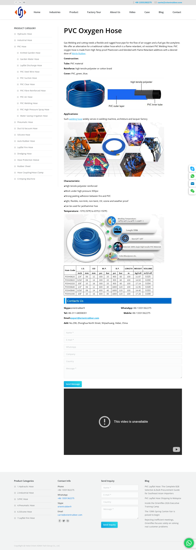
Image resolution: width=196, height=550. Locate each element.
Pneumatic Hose (25, 122)
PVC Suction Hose (28, 78)
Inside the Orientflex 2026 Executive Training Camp (162, 505)
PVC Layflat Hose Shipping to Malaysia (163, 498)
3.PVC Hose (22, 499)
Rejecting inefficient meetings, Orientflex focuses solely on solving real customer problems (161, 523)
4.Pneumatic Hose (26, 505)
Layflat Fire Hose (25, 147)
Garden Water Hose (29, 59)
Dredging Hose (24, 153)
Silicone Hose (23, 134)
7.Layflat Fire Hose (26, 518)
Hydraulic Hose (24, 34)
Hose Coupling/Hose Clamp (30, 172)
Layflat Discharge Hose (31, 65)
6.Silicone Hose (24, 511)
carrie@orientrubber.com (170, 2)
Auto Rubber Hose (26, 141)
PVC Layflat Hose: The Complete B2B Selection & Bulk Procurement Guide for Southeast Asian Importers (162, 490)
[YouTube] (24, 2)
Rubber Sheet (24, 166)
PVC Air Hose (26, 97)
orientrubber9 (64, 506)
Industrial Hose (24, 40)
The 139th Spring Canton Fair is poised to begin (160, 513)
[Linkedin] (20, 2)
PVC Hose (21, 46)
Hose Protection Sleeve (28, 160)
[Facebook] (16, 2)
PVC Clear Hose (27, 84)
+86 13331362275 (143, 2)
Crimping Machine (26, 178)
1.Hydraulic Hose (25, 486)
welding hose (75, 118)
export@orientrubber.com (84, 318)
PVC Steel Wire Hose (29, 71)
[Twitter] (63, 520)
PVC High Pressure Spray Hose (34, 109)
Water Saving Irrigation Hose (34, 115)
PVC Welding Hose (29, 103)
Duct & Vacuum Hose (27, 128)
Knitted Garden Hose (30, 52)
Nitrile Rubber (79, 53)
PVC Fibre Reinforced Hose (33, 90)
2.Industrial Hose (25, 492)
